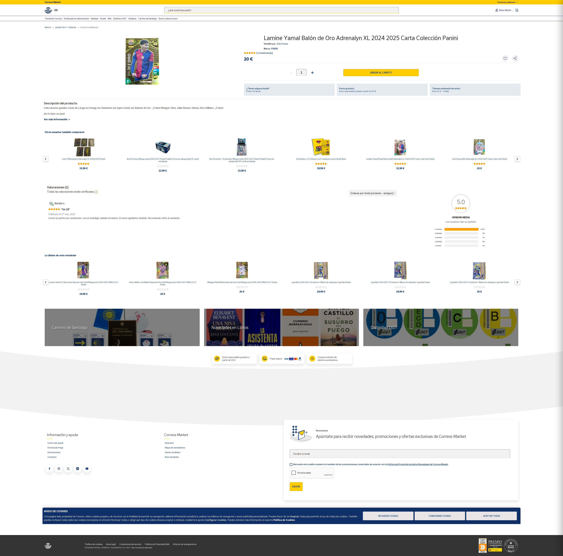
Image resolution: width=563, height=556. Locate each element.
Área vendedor (172, 457)
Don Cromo (282, 44)
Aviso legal (111, 544)
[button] (312, 72)
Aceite (103, 18)
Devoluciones (54, 452)
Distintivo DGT (120, 18)
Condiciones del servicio (130, 544)
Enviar (296, 486)
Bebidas (94, 18)
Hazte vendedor (172, 452)
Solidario (132, 18)
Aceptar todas (491, 516)
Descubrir (169, 443)
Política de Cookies (284, 519)
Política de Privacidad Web (157, 544)
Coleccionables (89, 27)
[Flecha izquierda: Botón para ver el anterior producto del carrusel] (45, 159)
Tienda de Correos (53, 18)
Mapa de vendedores (175, 447)
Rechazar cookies (388, 516)
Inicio (48, 27)
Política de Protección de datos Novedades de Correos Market (417, 464)
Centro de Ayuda (253, 91)
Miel (109, 18)
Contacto (52, 457)
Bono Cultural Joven (168, 18)
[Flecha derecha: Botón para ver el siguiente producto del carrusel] (517, 159)
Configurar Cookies (440, 516)
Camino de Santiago (147, 18)
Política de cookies (93, 544)
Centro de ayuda (55, 443)
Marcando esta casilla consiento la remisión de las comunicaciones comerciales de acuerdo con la (370, 464)
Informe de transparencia (184, 544)
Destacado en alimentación (76, 18)
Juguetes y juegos (66, 27)
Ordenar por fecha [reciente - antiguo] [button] (371, 193)
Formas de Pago (55, 447)
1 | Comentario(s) (264, 53)
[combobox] (281, 10)
